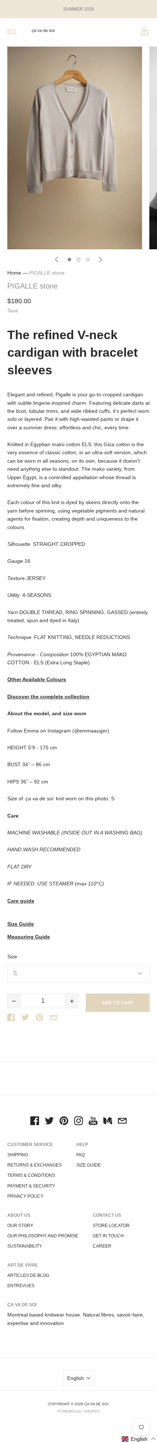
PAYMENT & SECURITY (31, 1186)
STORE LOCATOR (111, 1225)
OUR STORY (20, 1225)
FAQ (80, 1154)
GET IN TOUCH (108, 1235)
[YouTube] (93, 1121)
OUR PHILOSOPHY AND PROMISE (42, 1235)
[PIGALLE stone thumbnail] (69, 259)
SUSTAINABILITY (24, 1246)
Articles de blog (28, 1275)
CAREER (102, 1246)
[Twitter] (49, 1121)
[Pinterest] (64, 1121)
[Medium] (107, 1121)
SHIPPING (17, 1154)
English (75, 1378)
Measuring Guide (28, 937)
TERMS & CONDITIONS (31, 1175)
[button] (139, 1439)
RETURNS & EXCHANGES (34, 1165)
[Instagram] (78, 1121)
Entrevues (20, 1285)
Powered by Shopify (78, 1411)
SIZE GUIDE (88, 1165)
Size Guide (20, 924)
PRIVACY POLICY (25, 1196)
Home (14, 273)
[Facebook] (34, 1121)
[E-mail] (122, 1121)
